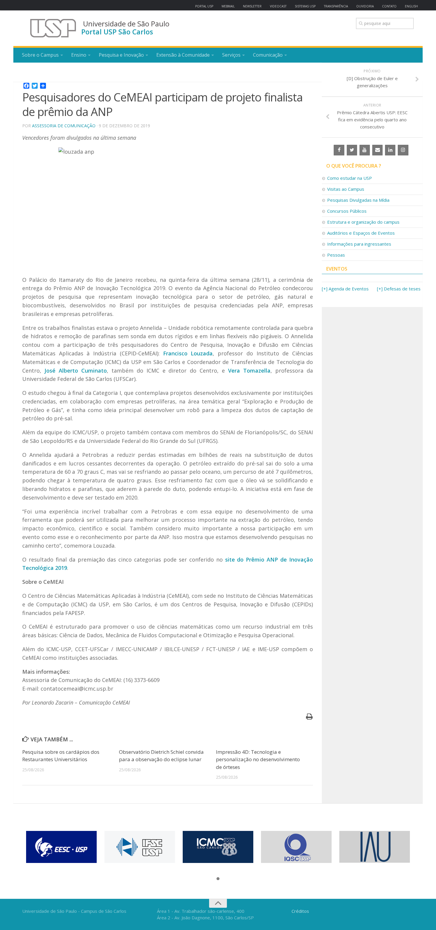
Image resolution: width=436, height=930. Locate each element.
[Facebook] (339, 150)
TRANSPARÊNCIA (336, 6)
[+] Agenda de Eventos (345, 289)
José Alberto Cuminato (75, 370)
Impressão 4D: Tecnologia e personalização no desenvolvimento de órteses (258, 759)
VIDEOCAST (278, 6)
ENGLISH (411, 6)
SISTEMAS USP (305, 6)
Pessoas (336, 255)
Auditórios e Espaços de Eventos (361, 233)
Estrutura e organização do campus (363, 222)
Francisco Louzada (188, 353)
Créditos (300, 911)
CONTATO (389, 6)
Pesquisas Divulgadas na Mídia (358, 200)
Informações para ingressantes (359, 244)
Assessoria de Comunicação (64, 125)
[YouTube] (364, 150)
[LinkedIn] (390, 150)
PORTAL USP (204, 6)
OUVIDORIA (365, 6)
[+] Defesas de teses (399, 289)
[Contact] (377, 150)
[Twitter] (352, 150)
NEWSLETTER (252, 6)
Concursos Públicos (347, 211)
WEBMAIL (228, 6)
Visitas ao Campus (345, 189)
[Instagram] (403, 150)
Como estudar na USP (349, 178)
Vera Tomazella (249, 370)
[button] (218, 879)
